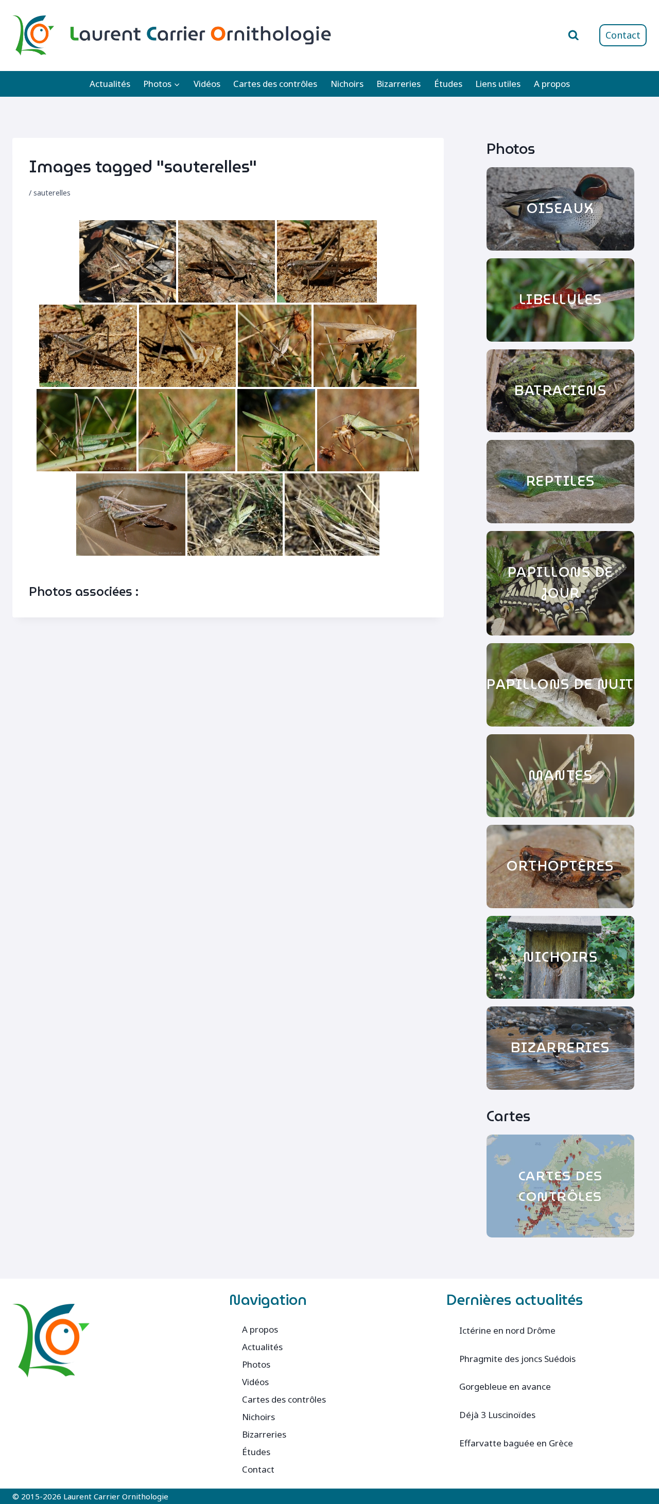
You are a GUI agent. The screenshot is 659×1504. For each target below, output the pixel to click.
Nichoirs (347, 84)
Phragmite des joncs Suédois (517, 1359)
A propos (552, 84)
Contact (622, 35)
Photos (256, 1364)
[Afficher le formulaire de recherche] (573, 35)
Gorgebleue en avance (505, 1386)
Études (448, 84)
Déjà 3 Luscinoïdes (497, 1415)
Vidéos (207, 84)
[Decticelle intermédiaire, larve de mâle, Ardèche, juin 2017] (127, 261)
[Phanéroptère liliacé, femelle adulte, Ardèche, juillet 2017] (365, 346)
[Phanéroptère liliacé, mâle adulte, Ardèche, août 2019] (332, 514)
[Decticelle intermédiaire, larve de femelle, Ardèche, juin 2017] (187, 346)
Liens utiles (498, 84)
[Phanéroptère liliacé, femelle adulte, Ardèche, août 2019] (235, 514)
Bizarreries (398, 84)
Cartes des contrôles (275, 84)
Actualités (110, 84)
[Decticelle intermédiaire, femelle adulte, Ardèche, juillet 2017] (226, 261)
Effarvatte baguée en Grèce (516, 1443)
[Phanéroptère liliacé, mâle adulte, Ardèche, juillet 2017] (274, 346)
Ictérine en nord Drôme (507, 1330)
